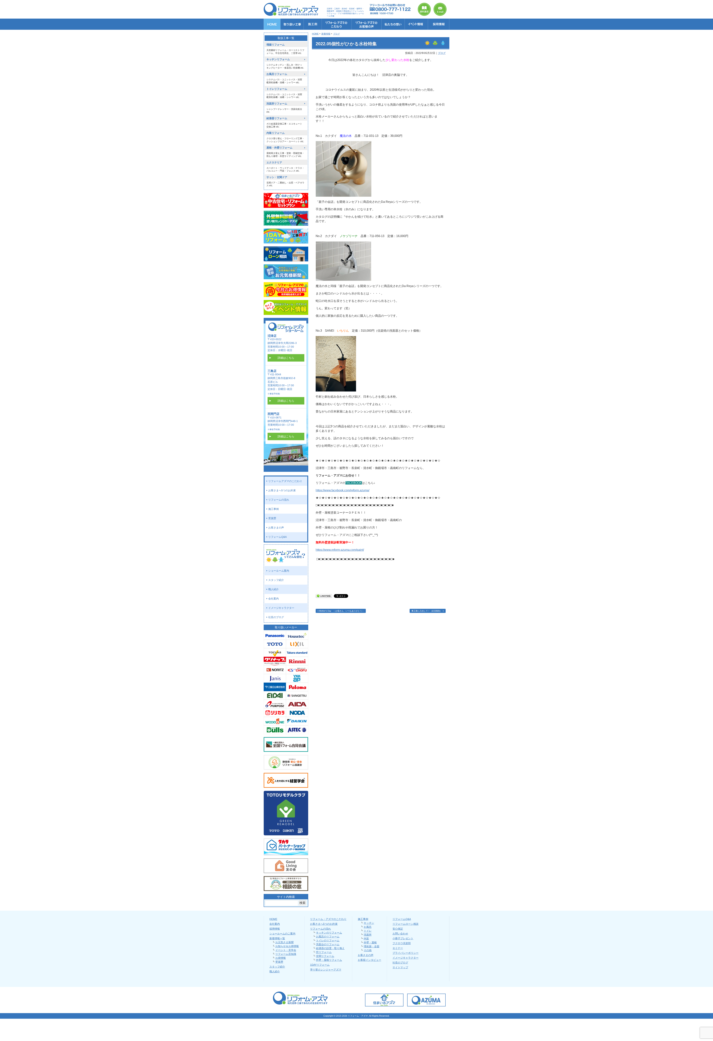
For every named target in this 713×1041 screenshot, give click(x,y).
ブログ (442, 52)
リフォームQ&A (277, 536)
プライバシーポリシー (406, 952)
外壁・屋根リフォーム (329, 959)
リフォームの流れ (278, 499)
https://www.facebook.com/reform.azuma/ (342, 490)
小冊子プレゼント (403, 938)
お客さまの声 (276, 527)
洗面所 (368, 934)
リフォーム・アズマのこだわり (328, 919)
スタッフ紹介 (276, 579)
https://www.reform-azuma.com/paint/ (340, 549)
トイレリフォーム (276, 89)
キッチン (369, 922)
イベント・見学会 (285, 950)
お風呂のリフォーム (327, 936)
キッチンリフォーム (278, 59)
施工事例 (273, 508)
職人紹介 (273, 589)
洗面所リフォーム (276, 103)
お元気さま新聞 (284, 942)
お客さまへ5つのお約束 (282, 490)
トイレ (368, 930)
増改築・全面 (371, 946)
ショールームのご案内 (282, 933)
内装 (366, 938)
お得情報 (280, 957)
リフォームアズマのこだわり (285, 481)
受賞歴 (272, 518)
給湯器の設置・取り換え (330, 948)
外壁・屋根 (370, 942)
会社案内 (273, 598)
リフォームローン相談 (406, 923)
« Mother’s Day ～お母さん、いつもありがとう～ (341, 611)
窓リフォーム (324, 952)
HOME (273, 919)
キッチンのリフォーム (329, 932)
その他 (368, 950)
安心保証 (398, 928)
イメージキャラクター (281, 607)
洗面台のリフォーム (327, 944)
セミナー (398, 948)
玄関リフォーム (325, 956)
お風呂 (368, 926)
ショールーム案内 (278, 570)
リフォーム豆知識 (285, 954)
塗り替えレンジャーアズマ (325, 969)
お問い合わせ (400, 933)
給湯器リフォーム (276, 118)
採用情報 (274, 928)
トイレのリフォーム (327, 940)
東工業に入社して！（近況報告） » (427, 611)
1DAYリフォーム (320, 964)
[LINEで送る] (324, 595)
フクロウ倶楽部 (402, 943)
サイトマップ (400, 967)
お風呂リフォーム (276, 74)
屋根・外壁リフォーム (279, 147)
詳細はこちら (286, 357)
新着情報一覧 (277, 938)
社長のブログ (276, 617)
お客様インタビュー (369, 959)
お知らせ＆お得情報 (287, 946)
